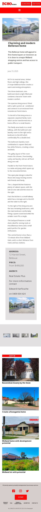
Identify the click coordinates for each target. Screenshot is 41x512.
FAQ (11, 503)
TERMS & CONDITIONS (18, 503)
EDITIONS (36, 4)
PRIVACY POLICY (5, 503)
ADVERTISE (27, 503)
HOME (20, 497)
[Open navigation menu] (19, 10)
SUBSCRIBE (26, 4)
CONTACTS (35, 503)
